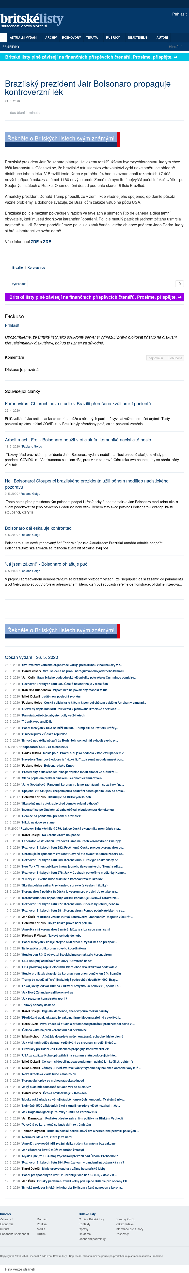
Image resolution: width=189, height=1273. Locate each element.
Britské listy (34, 21)
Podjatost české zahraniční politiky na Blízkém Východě (84, 1118)
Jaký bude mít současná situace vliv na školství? (56, 1087)
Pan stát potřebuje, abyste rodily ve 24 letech (53, 715)
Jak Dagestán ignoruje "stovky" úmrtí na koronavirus (59, 1112)
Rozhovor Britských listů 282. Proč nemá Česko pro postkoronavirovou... (73, 847)
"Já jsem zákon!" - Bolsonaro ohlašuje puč (46, 563)
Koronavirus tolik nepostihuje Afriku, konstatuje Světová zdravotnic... (70, 898)
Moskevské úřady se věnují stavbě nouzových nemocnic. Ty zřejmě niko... (73, 1099)
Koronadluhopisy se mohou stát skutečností (53, 1080)
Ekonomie (7, 1224)
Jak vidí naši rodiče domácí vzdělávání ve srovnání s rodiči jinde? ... (69, 1042)
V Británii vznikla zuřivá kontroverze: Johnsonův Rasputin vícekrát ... (85, 917)
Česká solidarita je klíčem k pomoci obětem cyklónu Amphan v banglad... (95, 702)
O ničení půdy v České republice (44, 734)
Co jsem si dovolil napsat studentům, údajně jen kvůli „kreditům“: (87, 1061)
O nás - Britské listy (91, 1219)
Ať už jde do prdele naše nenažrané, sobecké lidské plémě (82, 1036)
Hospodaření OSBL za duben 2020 (44, 747)
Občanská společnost (14, 1234)
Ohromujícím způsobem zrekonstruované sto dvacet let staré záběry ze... (73, 854)
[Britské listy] (62, 140)
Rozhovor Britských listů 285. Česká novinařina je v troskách (65, 684)
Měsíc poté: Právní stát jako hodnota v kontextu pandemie (83, 753)
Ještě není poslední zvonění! (61, 696)
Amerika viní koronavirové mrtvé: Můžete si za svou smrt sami (66, 929)
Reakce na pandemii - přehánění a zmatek (51, 816)
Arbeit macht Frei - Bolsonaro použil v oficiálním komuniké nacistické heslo (78, 439)
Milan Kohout (31, 1036)
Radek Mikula (31, 753)
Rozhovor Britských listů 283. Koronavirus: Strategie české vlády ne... (71, 860)
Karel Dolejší (31, 835)
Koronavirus (36, 267)
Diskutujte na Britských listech (69, 797)
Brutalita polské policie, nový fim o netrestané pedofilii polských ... (93, 1131)
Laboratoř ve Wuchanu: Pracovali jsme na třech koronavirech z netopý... (72, 841)
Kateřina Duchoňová (36, 690)
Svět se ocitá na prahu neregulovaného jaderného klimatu (83, 671)
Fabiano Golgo (32, 446)
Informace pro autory (129, 1229)
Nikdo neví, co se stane (38, 822)
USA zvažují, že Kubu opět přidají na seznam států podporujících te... (69, 1055)
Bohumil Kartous (34, 797)
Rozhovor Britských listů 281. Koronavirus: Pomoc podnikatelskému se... (73, 910)
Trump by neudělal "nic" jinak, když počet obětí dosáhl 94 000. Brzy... (70, 979)
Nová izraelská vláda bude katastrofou (49, 1074)
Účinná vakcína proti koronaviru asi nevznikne (54, 1030)
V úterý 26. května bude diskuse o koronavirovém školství (62, 879)
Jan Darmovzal (32, 1118)
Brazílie (17, 267)
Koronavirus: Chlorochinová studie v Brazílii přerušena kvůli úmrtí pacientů (78, 403)
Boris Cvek (30, 1024)
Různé (41, 1234)
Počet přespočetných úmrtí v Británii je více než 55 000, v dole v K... (69, 1175)
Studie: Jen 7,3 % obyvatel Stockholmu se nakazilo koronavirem (67, 954)
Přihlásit (179, 14)
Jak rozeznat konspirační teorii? (44, 998)
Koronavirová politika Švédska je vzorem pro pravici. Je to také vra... (70, 891)
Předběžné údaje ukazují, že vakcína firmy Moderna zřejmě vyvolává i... (71, 1017)
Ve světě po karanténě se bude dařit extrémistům (56, 1124)
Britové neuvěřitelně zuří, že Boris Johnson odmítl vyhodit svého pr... (70, 740)
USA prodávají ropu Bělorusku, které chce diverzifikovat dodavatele (69, 967)
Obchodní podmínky (92, 1239)
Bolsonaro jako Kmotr (59, 765)
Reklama (85, 1234)
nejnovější (156, 358)
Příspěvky (10, 46)
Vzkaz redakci (125, 1224)
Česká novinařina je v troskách (65, 1093)
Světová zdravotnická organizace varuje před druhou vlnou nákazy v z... (72, 665)
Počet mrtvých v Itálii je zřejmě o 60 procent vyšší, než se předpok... (69, 942)
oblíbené (176, 358)
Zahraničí (6, 1219)
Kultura (5, 1229)
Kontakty (84, 1224)
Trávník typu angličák (37, 721)
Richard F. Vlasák (34, 935)
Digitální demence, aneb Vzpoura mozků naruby (75, 1011)
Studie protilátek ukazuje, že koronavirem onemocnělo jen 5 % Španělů (71, 973)
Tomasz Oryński (33, 1131)
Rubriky (113, 37)
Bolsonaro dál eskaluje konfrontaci (38, 528)
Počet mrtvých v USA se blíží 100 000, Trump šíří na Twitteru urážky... (70, 728)
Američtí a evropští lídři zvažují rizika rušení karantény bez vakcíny (69, 1143)
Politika (42, 1224)
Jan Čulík (28, 677)
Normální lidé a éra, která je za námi (47, 1137)
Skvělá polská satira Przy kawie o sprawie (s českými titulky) (65, 885)
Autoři (162, 37)
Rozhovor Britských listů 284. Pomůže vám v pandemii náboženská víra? (73, 1162)
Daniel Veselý (31, 671)
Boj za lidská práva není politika (70, 923)
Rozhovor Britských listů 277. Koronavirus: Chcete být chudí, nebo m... (71, 904)
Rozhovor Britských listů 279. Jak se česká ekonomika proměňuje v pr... (70, 828)
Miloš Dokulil (31, 696)
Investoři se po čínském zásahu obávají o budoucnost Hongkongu (68, 809)
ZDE (35, 241)
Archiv (51, 37)
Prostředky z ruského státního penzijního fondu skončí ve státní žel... (70, 772)
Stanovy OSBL (125, 1219)
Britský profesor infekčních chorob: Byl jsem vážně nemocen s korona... (72, 1187)
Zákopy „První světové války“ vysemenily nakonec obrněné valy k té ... (91, 1068)
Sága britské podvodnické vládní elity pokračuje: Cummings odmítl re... (86, 677)
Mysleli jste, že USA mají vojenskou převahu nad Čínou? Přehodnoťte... (71, 1156)
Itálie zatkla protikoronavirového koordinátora (54, 948)
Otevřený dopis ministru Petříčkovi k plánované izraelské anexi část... (71, 709)
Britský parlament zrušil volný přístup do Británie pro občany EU (82, 1181)
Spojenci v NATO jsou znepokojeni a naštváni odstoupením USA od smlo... (73, 791)
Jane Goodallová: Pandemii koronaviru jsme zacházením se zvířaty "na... (73, 784)
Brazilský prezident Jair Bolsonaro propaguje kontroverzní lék (65, 1049)
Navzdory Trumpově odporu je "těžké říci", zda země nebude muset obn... (73, 759)
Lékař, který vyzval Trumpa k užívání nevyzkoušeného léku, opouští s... (71, 986)
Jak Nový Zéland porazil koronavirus (47, 992)
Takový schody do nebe (64, 935)
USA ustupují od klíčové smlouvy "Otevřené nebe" (57, 961)
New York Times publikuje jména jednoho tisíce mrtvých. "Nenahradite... (72, 866)
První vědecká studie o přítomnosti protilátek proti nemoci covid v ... (87, 1024)
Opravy (83, 1229)
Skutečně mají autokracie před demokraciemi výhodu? (60, 803)
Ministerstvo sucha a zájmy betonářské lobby (74, 1168)
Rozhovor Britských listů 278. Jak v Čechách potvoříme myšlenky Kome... (74, 872)
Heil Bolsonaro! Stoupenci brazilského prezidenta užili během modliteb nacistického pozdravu (87, 483)
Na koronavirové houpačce (61, 835)
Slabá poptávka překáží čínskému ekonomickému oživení (62, 778)
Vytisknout (18, 283)
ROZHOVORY (71, 37)
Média (41, 1229)
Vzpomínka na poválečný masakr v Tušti (81, 690)
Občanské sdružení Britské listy (48, 1256)
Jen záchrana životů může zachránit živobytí (53, 1150)
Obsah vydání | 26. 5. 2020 (31, 657)
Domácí (42, 1219)
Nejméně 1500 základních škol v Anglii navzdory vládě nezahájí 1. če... (71, 1105)
